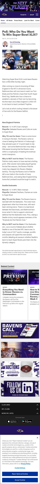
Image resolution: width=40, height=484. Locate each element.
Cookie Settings (20, 468)
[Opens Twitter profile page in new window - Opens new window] (11, 46)
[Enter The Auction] (20, 369)
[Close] (37, 437)
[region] (20, 459)
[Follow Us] (20, 389)
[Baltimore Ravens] (20, 431)
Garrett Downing (15, 42)
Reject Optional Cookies (20, 474)
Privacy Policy (25, 464)
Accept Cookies (20, 480)
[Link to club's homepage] (4, 13)
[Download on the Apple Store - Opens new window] (12, 421)
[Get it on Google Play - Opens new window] (27, 422)
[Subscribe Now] (20, 331)
